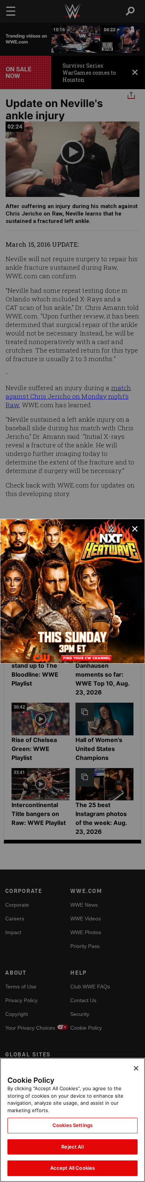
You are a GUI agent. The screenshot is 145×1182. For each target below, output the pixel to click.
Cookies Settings (72, 1125)
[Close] (136, 1068)
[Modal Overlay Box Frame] (72, 591)
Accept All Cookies (72, 1168)
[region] (72, 1120)
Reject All (72, 1147)
